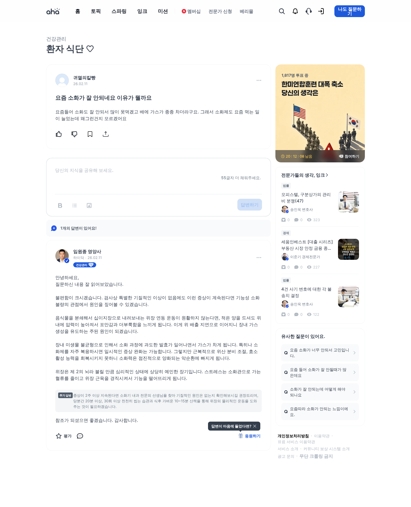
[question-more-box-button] (259, 80)
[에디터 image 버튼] (89, 205)
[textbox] (158, 166)
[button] (259, 80)
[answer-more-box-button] (259, 257)
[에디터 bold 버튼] (60, 205)
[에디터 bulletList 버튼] (75, 205)
